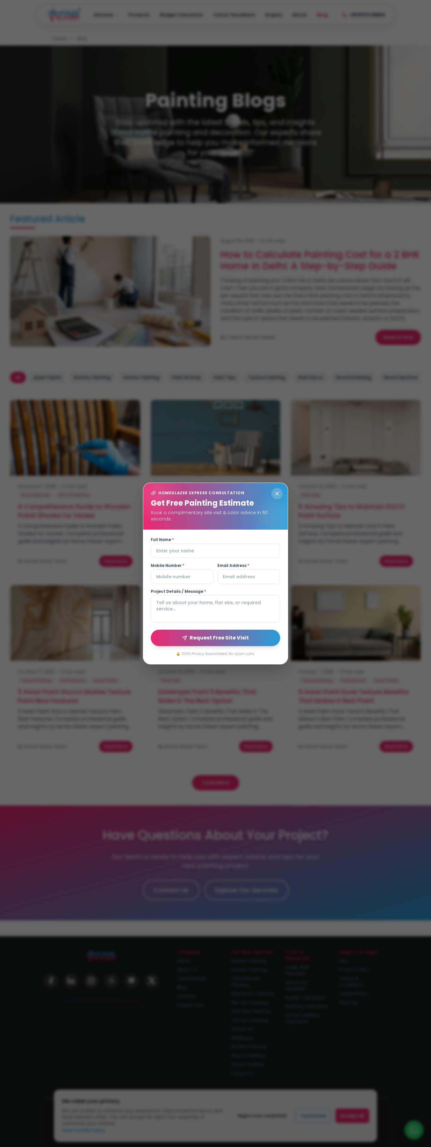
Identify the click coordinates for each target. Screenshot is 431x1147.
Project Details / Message (178, 591)
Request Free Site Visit (219, 637)
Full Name (162, 539)
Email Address (233, 565)
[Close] (277, 493)
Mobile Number (167, 565)
